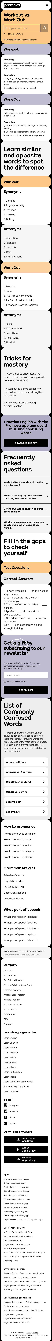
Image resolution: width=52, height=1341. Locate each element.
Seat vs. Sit (13, 811)
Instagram (13, 1105)
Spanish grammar (11, 1289)
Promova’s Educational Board (18, 985)
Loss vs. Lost (14, 801)
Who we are (10, 975)
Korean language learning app (16, 1215)
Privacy (35, 1332)
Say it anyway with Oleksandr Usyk (18, 1236)
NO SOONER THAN (14, 886)
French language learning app (16, 1203)
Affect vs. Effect (16, 761)
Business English (11, 1273)
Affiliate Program (12, 999)
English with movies (27, 1277)
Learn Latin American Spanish (18, 1081)
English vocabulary (28, 1289)
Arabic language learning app (16, 1195)
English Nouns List (14, 881)
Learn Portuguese (13, 1071)
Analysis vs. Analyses (19, 771)
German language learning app (16, 1207)
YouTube (12, 1123)
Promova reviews (12, 989)
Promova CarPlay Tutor (13, 1240)
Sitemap (8, 1024)
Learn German (11, 1052)
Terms (29, 1332)
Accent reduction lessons (14, 1252)
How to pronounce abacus (18, 857)
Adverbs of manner (14, 875)
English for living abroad (36, 1281)
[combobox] (5, 28)
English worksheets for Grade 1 (16, 1322)
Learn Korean (10, 1062)
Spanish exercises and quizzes (16, 1310)
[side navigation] (47, 5)
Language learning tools (14, 1302)
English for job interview (30, 1256)
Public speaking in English (14, 1248)
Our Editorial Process (14, 980)
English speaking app (34, 1219)
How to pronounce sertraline (20, 833)
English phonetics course (14, 1285)
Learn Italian (10, 1057)
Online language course (36, 1302)
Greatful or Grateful (18, 781)
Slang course (25, 1273)
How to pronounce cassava (19, 851)
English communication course (17, 1244)
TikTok (11, 1117)
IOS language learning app (15, 1183)
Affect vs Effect (15, 34)
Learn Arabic (10, 1076)
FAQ (6, 1019)
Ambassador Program (14, 994)
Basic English (38, 1273)
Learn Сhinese (11, 1067)
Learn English (10, 1037)
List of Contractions (15, 892)
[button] (26, 484)
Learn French (10, 1047)
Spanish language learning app (16, 1191)
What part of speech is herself (20, 940)
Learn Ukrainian (11, 1091)
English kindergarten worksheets (17, 1318)
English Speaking (11, 1260)
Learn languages (11, 951)
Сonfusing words (34, 951)
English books (37, 1310)
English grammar (34, 1285)
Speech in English (11, 1256)
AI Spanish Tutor (25, 1232)
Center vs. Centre (16, 791)
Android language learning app (16, 1179)
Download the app (26, 443)
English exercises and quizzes (16, 1306)
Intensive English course (14, 1281)
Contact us (9, 1014)
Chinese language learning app (17, 1199)
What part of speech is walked (20, 922)
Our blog (8, 970)
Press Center (10, 1009)
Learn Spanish (11, 1042)
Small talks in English (36, 1252)
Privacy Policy (21, 681)
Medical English (10, 1277)
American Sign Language (16, 1086)
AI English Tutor (10, 1232)
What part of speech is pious (20, 934)
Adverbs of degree (14, 898)
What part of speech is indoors (21, 928)
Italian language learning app (16, 1211)
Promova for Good (13, 1004)
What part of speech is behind (20, 916)
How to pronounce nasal (17, 839)
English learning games (13, 1314)
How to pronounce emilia (17, 845)
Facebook (13, 1111)
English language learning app (16, 1187)
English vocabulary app (13, 1219)
